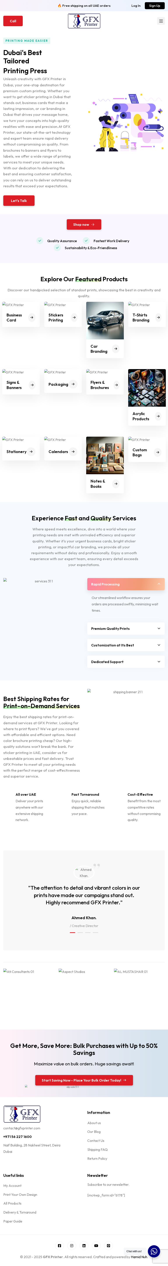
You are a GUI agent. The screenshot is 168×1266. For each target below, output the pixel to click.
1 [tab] (72, 932)
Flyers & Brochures (100, 385)
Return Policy (97, 1158)
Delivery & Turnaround (19, 1212)
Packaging (58, 384)
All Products (12, 1203)
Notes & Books (98, 484)
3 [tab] (88, 932)
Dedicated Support (107, 662)
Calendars (58, 451)
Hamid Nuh (139, 1257)
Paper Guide (12, 1221)
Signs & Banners (14, 385)
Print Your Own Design (20, 1194)
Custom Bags (140, 452)
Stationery (16, 451)
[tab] (126, 584)
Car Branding (99, 349)
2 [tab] (80, 932)
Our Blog (94, 1131)
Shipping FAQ (97, 1149)
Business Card (14, 318)
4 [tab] (95, 932)
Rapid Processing (105, 584)
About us (94, 1123)
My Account (12, 1185)
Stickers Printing (56, 318)
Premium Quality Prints (110, 628)
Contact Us (95, 1140)
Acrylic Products (141, 416)
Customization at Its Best (112, 645)
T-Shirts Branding (141, 318)
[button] (135, 5)
